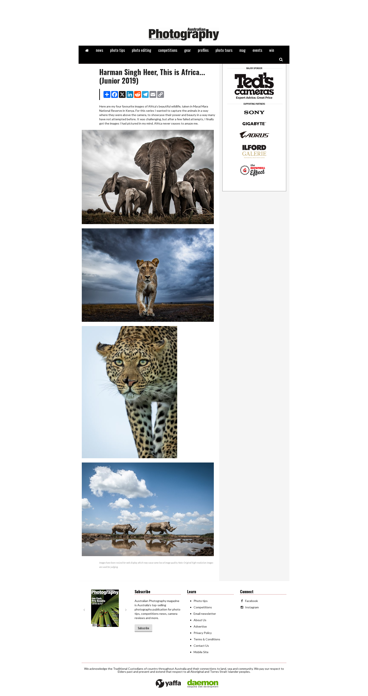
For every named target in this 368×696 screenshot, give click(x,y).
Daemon (202, 683)
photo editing (141, 50)
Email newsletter (205, 613)
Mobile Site (201, 652)
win (271, 50)
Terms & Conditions (207, 639)
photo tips (117, 50)
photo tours (224, 50)
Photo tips (201, 601)
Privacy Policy (203, 633)
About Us (200, 620)
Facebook (251, 601)
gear (187, 50)
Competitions (203, 607)
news (99, 50)
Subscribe (143, 628)
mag (242, 50)
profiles (203, 50)
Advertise (200, 626)
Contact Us (201, 645)
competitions (167, 50)
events (257, 50)
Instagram (252, 607)
